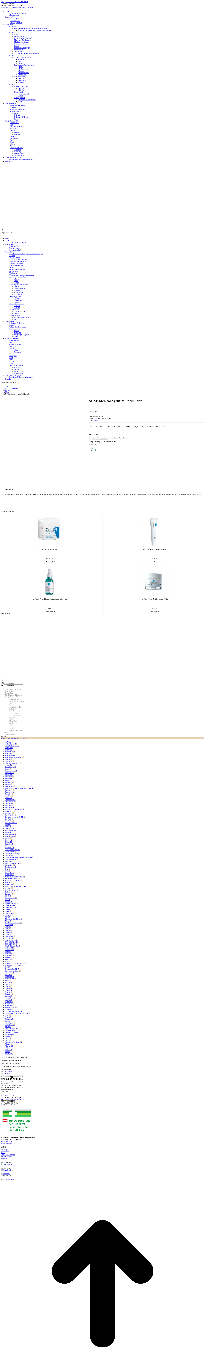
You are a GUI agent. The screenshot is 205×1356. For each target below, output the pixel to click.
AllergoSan (10, 752)
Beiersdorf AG (11, 771)
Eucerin (8, 840)
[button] (108, 438)
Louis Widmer (11, 898)
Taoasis (8, 1021)
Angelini (8, 759)
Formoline (9, 846)
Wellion (8, 1050)
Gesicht (12, 711)
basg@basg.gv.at (6, 1143)
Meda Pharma (10, 907)
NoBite (8, 927)
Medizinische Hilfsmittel (13, 695)
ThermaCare (10, 1030)
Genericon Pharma (12, 853)
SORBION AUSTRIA (13, 1011)
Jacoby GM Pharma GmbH (15, 877)
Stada (8, 1015)
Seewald (8, 996)
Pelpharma (9, 955)
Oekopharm (10, 936)
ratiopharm (9, 973)
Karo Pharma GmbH (12, 880)
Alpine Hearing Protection (14, 757)
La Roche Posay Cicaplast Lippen (154, 549)
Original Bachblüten (12, 946)
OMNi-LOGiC (11, 944)
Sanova (8, 992)
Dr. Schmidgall (11, 823)
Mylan (8, 921)
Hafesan (8, 861)
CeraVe (8, 798)
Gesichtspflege (14, 717)
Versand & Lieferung (8, 1155)
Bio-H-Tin (9, 775)
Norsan (8, 929)
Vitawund (9, 1046)
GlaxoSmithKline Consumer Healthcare (19, 857)
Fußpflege (12, 709)
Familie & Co (9, 691)
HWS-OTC (9, 873)
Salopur (8, 984)
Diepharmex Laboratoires (14, 809)
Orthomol (9, 948)
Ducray (8, 825)
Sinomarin (9, 1005)
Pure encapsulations (13, 971)
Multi (7, 917)
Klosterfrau (9, 884)
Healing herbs (10, 867)
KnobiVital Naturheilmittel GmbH (17, 886)
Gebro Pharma (10, 852)
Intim (11, 725)
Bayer (8, 769)
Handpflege (13, 721)
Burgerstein (9, 790)
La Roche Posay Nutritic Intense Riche (155, 599)
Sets (6, 732)
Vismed (8, 1044)
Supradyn (9, 1019)
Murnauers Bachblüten (13, 919)
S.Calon (8, 982)
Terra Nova (10, 1025)
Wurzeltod (9, 1054)
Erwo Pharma (10, 834)
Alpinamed (10, 755)
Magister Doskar (11, 903)
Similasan (9, 1002)
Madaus (8, 902)
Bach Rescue (10, 767)
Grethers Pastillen (11, 859)
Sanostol (8, 990)
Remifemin (9, 977)
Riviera (8, 980)
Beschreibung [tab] (9, 489)
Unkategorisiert (10, 734)
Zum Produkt (50, 562)
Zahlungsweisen (6, 1157)
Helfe (7, 871)
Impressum (4, 1149)
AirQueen (9, 748)
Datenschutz (5, 1151)
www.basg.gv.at (6, 1141)
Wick (7, 1052)
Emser (8, 832)
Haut (11, 723)
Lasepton (9, 894)
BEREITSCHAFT (21, 2)
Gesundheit (9, 693)
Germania (9, 855)
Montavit (8, 915)
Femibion (9, 844)
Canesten (9, 794)
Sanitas (8, 986)
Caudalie (9, 796)
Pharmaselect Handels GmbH (15, 963)
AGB (3, 1153)
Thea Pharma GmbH (12, 1029)
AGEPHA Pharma (12, 746)
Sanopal (8, 988)
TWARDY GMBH (12, 1032)
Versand (96, 420)
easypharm (9, 828)
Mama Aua (10, 905)
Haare (11, 719)
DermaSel (9, 805)
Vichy (8, 1040)
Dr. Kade (9, 819)
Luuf (7, 900)
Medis (8, 911)
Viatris (8, 1038)
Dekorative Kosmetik (16, 701)
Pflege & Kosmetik (11, 697)
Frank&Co (9, 848)
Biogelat (8, 778)
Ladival (8, 892)
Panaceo (8, 954)
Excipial (8, 842)
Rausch (8, 975)
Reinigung (17, 715)
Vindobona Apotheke (13, 1042)
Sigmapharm (10, 998)
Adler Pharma (11, 744)
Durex (8, 827)
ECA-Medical (10, 830)
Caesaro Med (10, 792)
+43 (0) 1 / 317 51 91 (8, 2)
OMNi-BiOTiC (11, 942)
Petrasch (8, 959)
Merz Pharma (10, 913)
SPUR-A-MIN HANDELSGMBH (17, 1013)
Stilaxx (8, 1017)
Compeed (9, 803)
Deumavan (9, 807)
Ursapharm (9, 1034)
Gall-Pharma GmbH (12, 850)
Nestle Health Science (13, 923)
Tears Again (10, 1023)
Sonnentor (9, 1009)
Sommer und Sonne (16, 731)
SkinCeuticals (11, 1007)
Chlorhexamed (10, 802)
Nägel (11, 729)
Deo (10, 703)
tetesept (8, 1027)
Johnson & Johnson (12, 878)
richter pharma (10, 979)
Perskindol (9, 957)
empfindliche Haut (15, 707)
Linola (8, 896)
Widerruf (4, 1158)
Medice (8, 909)
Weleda (8, 1048)
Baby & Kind (14, 699)
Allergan (8, 750)
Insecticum (9, 875)
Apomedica (9, 761)
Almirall (8, 753)
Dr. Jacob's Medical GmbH (15, 817)
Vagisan (8, 1036)
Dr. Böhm (9, 813)
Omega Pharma (11, 940)
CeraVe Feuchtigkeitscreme (50, 549)
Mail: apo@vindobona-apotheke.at (12, 1099)
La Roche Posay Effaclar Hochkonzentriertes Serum (50, 599)
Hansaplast (10, 865)
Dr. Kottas (9, 821)
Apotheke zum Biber (12, 763)
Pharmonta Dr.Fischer (13, 965)
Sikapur (8, 1000)
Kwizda (9, 888)
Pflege (98, 442)
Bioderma (9, 777)
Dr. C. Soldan (10, 815)
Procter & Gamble (12, 969)
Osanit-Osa (9, 950)
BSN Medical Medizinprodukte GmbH (19, 788)
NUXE (96, 444)
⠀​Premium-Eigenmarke (13, 689)
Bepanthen (9, 773)
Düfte (11, 705)
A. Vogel (8, 742)
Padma (8, 952)
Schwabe (9, 994)
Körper (11, 727)
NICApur (9, 925)
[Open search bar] (2, 230)
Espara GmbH (10, 836)
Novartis (8, 930)
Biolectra (8, 780)
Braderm (8, 784)
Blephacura (9, 782)
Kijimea (8, 882)
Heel (7, 869)
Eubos (8, 838)
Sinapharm (9, 1004)
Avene (8, 765)
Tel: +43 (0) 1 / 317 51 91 (9, 1095)
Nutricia (8, 932)
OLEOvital (9, 938)
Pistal (7, 967)
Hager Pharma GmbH (13, 863)
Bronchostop (10, 786)
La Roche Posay (11, 890)
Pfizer (7, 961)
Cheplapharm (10, 800)
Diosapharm (10, 811)
